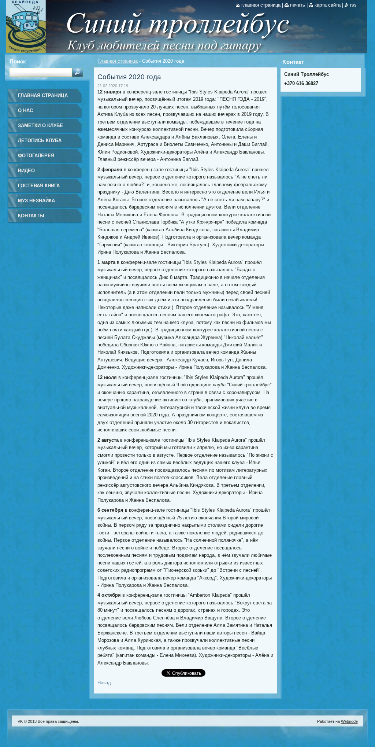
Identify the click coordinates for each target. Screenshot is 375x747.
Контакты (31, 215)
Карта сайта (328, 5)
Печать (297, 5)
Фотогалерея (36, 155)
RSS (353, 5)
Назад (104, 682)
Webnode (349, 721)
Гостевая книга (39, 185)
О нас (25, 110)
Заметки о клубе (40, 125)
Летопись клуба (40, 140)
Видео (26, 170)
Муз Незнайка (36, 200)
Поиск (18, 61)
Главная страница (118, 61)
